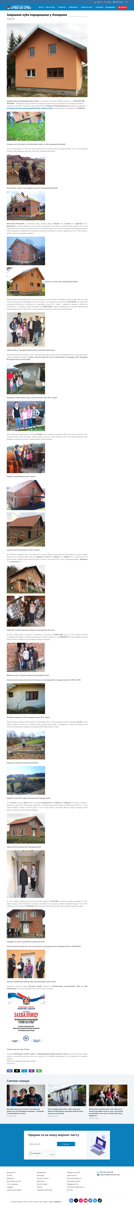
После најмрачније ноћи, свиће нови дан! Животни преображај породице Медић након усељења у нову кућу (65, 1111)
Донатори (40, 1181)
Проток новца (42, 1184)
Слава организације (14, 1190)
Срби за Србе (50, 7)
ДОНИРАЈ (124, 7)
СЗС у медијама (12, 1184)
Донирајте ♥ (11, 1172)
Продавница (110, 7)
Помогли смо (86, 7)
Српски (99, 2)
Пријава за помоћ (73, 1172)
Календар (99, 7)
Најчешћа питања (73, 1181)
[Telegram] (24, 1070)
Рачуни (39, 1187)
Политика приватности (75, 1187)
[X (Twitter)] (17, 1070)
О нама (9, 1175)
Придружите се (72, 1184)
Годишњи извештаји (44, 1190)
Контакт (70, 1190)
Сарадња (10, 1187)
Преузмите (11, 1063)
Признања (10, 1178)
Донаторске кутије (14, 1181)
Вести (41, 7)
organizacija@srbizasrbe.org (109, 1175)
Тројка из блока (43, 1178)
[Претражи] (126, 2)
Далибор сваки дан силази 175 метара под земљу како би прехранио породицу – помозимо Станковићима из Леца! (25, 1111)
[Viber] (32, 1070)
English (109, 2)
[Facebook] (10, 1070)
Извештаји (73, 7)
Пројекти (61, 7)
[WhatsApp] (39, 1070)
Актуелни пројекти (74, 1178)
